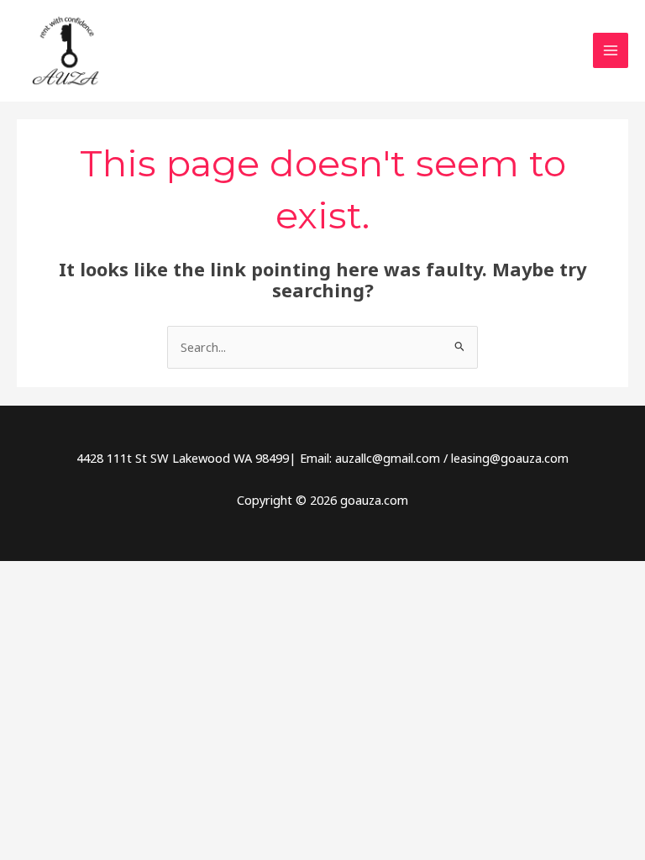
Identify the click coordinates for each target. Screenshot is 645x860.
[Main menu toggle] (610, 50)
